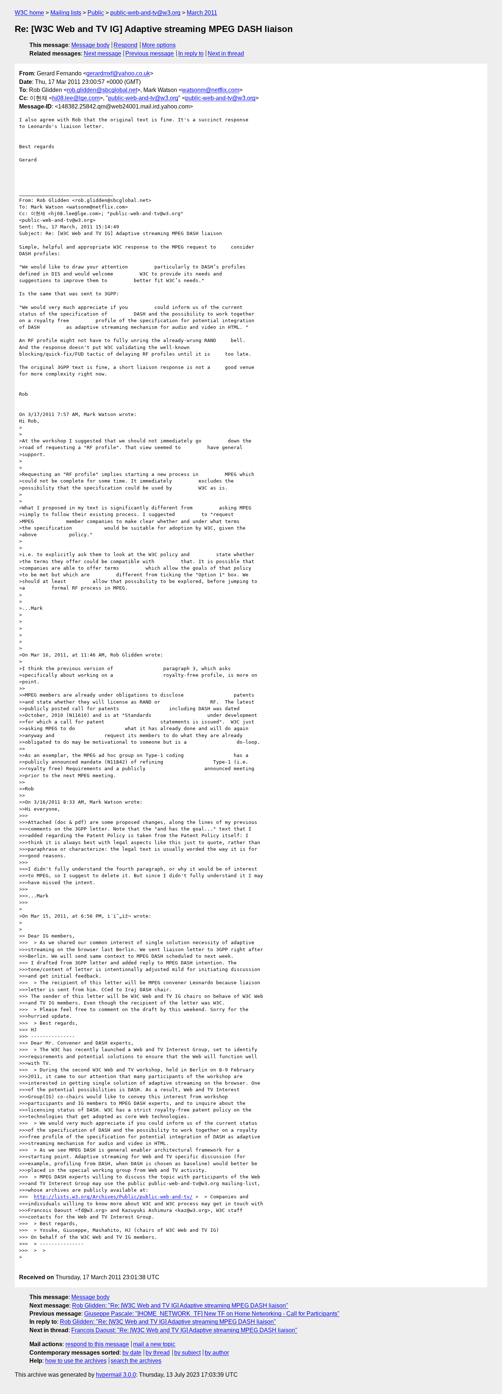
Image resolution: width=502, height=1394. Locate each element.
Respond (125, 45)
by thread (158, 1352)
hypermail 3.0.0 (116, 1375)
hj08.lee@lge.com (76, 98)
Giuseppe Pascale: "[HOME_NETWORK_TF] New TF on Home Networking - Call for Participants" (212, 1314)
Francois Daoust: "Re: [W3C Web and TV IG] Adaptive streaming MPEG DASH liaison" (184, 1330)
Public (95, 13)
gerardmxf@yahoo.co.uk (118, 73)
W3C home (29, 13)
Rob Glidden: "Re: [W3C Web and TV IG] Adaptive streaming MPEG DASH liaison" (180, 1305)
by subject (187, 1352)
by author (217, 1352)
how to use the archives (76, 1361)
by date (131, 1352)
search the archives (136, 1361)
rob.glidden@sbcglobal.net (102, 90)
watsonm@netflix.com (210, 90)
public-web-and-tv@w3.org (145, 13)
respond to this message (97, 1344)
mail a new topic (154, 1344)
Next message (102, 53)
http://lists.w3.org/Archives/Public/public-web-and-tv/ (113, 1196)
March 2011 (202, 13)
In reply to (191, 53)
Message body (90, 45)
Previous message (149, 53)
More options (159, 45)
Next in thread (226, 53)
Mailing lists (65, 13)
